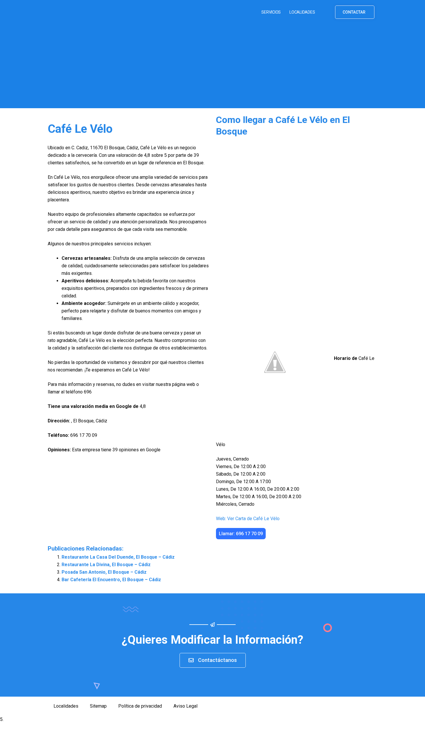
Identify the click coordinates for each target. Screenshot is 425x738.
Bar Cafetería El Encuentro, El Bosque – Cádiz (111, 579)
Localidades (302, 12)
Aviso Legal (185, 706)
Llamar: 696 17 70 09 (241, 533)
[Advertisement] (212, 67)
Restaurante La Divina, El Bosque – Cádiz (106, 564)
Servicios (271, 12)
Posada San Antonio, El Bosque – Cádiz (104, 572)
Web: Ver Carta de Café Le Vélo (248, 518)
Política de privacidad (140, 706)
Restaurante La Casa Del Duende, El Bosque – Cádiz (118, 557)
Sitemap (98, 706)
